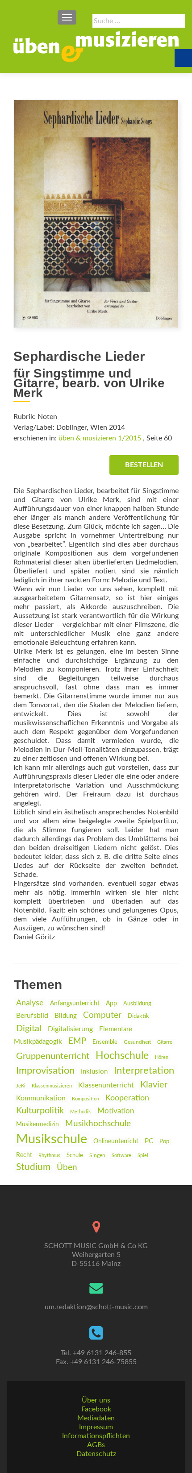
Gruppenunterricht (52, 1056)
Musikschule (51, 1139)
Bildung (65, 1015)
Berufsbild (32, 1015)
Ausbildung (137, 1003)
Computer (102, 1015)
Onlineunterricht (115, 1141)
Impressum (96, 1427)
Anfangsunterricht (75, 1003)
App (111, 1003)
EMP (77, 1041)
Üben (67, 1167)
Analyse (30, 1003)
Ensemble (104, 1042)
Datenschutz (96, 1453)
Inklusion (94, 1071)
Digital (29, 1028)
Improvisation (45, 1070)
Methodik (80, 1111)
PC (149, 1141)
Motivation (115, 1111)
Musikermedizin (37, 1124)
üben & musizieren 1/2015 (99, 438)
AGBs (96, 1444)
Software (121, 1155)
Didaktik (138, 1016)
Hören (161, 1057)
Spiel (143, 1155)
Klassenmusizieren (52, 1085)
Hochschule (122, 1055)
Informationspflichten (96, 1436)
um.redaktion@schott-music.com (96, 1307)
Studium (33, 1167)
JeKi (20, 1085)
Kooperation (127, 1098)
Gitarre (164, 1042)
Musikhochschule (98, 1124)
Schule (75, 1155)
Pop (164, 1141)
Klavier (153, 1084)
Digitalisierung (70, 1029)
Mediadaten (96, 1418)
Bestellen (144, 465)
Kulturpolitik (40, 1110)
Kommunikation (41, 1098)
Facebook (96, 1409)
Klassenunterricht (106, 1085)
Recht (24, 1155)
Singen (97, 1155)
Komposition (85, 1098)
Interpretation (144, 1070)
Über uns (96, 1400)
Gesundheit (137, 1042)
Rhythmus (49, 1155)
